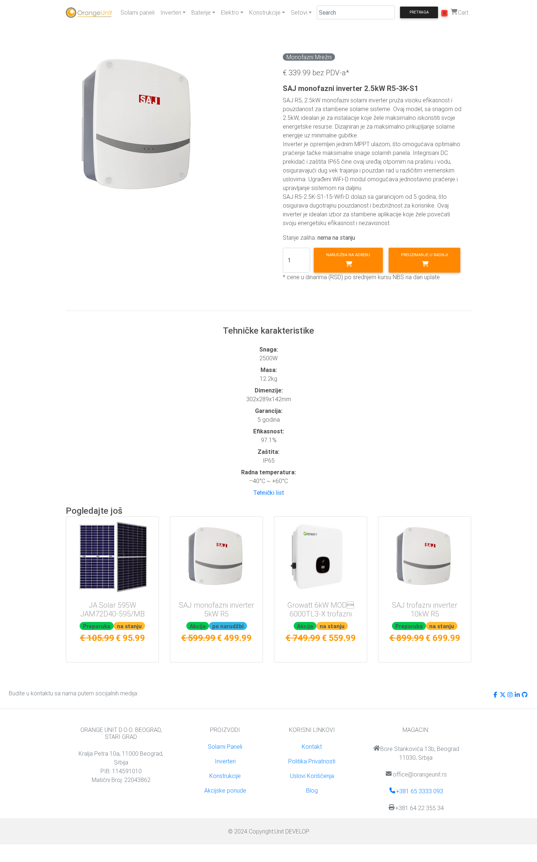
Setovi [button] (299, 12)
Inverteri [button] (170, 12)
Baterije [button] (201, 12)
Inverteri (225, 761)
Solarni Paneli (225, 746)
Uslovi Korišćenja (312, 775)
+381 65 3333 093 (419, 791)
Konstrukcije (225, 775)
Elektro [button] (230, 12)
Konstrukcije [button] (265, 12)
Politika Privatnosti (311, 761)
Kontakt (312, 746)
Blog (312, 790)
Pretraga (419, 12)
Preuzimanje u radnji (424, 254)
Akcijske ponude (225, 790)
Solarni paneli (138, 12)
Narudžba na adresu (348, 254)
